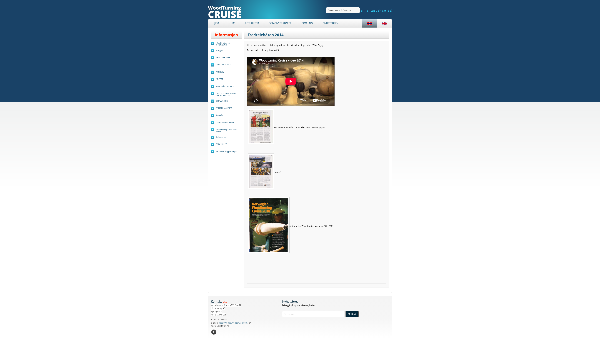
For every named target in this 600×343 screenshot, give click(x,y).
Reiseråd (219, 115)
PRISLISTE (220, 72)
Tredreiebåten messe (225, 122)
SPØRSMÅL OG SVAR (225, 86)
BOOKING (307, 23)
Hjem (216, 23)
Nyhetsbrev (330, 23)
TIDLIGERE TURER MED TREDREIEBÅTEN (226, 94)
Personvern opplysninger (226, 151)
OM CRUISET (221, 144)
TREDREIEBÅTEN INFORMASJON (223, 44)
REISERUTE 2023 (223, 57)
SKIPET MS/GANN (223, 64)
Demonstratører (280, 23)
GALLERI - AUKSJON (224, 108)
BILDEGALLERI (222, 101)
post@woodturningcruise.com (233, 322)
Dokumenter (221, 137)
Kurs (232, 23)
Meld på (352, 314)
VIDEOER (219, 79)
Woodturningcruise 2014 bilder (226, 130)
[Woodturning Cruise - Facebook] (214, 331)
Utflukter (252, 23)
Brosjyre (219, 50)
